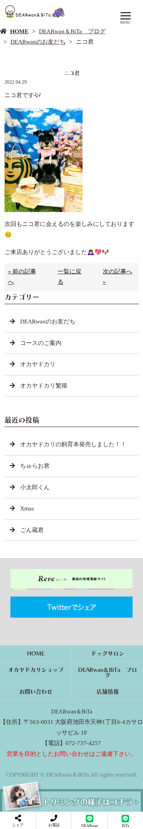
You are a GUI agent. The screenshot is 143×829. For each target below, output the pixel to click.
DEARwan (89, 825)
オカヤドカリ (38, 364)
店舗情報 (107, 691)
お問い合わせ (35, 691)
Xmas (27, 508)
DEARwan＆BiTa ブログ (72, 31)
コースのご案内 (40, 343)
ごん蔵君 (32, 530)
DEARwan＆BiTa (71, 711)
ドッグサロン (107, 653)
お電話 (54, 825)
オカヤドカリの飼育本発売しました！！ (73, 444)
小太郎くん (35, 487)
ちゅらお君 (35, 466)
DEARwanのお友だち (38, 42)
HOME (19, 31)
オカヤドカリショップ (36, 669)
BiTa (125, 825)
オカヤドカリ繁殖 (43, 385)
